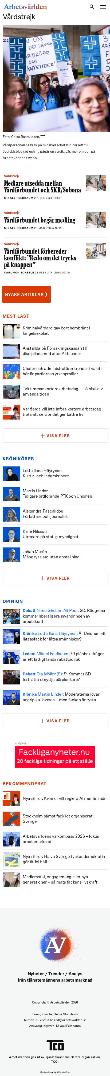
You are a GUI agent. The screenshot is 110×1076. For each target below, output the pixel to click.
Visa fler (58, 436)
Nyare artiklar (26, 294)
